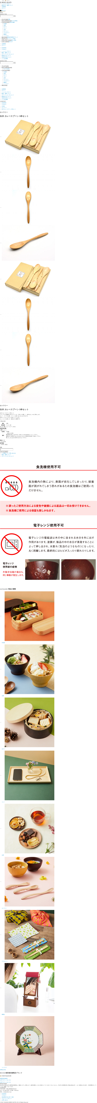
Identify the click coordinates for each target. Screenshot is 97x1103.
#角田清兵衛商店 (4, 1078)
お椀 (5, 25)
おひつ (5, 26)
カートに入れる (4, 451)
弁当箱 (5, 23)
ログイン (4, 8)
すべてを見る (7, 68)
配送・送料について (6, 52)
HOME (3, 106)
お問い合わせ (5, 1100)
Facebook (4, 47)
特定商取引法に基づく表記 (8, 1097)
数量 (1, 447)
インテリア (6, 35)
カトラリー (6, 31)
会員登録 (4, 6)
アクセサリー (7, 32)
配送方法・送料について (7, 5)
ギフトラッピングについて (8, 54)
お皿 (5, 29)
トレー (5, 28)
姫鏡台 (5, 34)
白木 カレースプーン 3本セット (9, 109)
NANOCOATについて (6, 57)
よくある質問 (5, 58)
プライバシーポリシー (7, 1098)
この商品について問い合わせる (9, 453)
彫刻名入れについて (6, 55)
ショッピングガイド (6, 3)
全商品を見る (3, 1069)
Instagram (4, 49)
